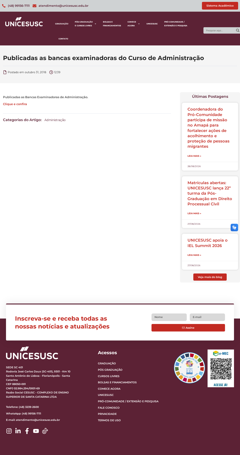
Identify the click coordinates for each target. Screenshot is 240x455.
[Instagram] (9, 431)
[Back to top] (230, 429)
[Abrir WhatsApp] (230, 445)
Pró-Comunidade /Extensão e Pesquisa (175, 24)
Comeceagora (132, 24)
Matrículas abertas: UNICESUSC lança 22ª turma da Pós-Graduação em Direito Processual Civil (210, 193)
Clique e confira (15, 104)
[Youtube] (36, 431)
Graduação (61, 24)
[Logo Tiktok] (45, 431)
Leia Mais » (194, 155)
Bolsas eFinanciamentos (112, 24)
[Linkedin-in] (18, 431)
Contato (63, 39)
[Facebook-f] (27, 431)
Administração (55, 120)
